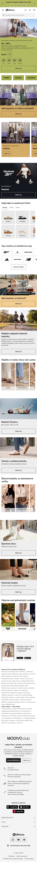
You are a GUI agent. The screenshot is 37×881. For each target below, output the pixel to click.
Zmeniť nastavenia (21, 856)
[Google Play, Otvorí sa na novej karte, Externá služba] (12, 807)
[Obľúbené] (30, 10)
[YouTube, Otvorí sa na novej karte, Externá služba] (18, 840)
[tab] (4, 207)
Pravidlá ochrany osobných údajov (13, 858)
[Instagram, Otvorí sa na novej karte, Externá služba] (13, 840)
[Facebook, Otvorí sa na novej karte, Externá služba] (24, 840)
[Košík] (34, 10)
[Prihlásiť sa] (25, 10)
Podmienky (11, 856)
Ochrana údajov (29, 858)
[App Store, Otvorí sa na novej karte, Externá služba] (25, 807)
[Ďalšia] (34, 3)
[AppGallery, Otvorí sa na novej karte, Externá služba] (18, 811)
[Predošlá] (2, 3)
